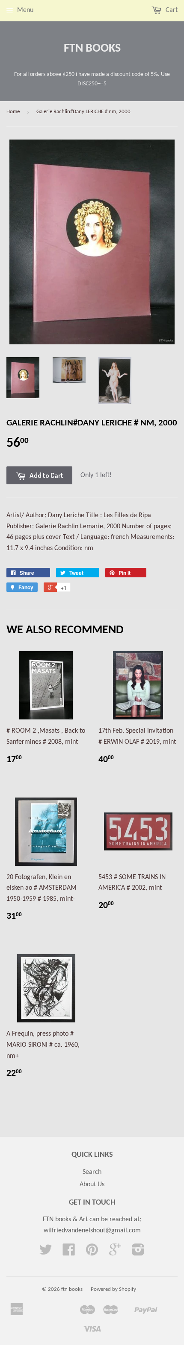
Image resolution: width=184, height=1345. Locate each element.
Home (13, 111)
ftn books (92, 49)
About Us (92, 1184)
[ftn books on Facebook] (68, 1252)
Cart (171, 10)
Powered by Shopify (113, 1289)
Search (92, 1172)
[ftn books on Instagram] (138, 1252)
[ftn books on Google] (115, 1252)
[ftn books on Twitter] (45, 1252)
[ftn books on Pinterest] (92, 1252)
